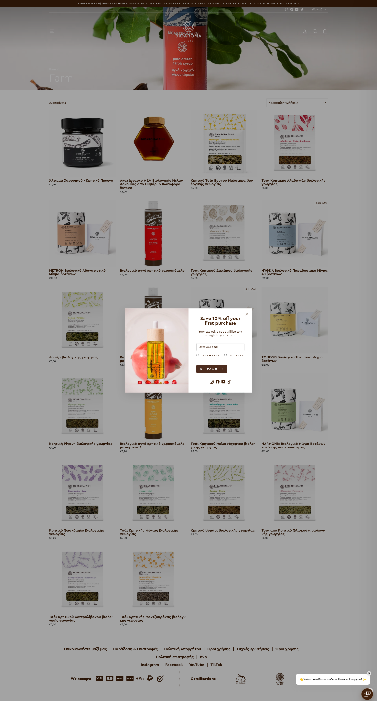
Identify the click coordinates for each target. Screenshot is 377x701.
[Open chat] (367, 694)
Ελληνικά (210, 355)
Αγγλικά (236, 355)
